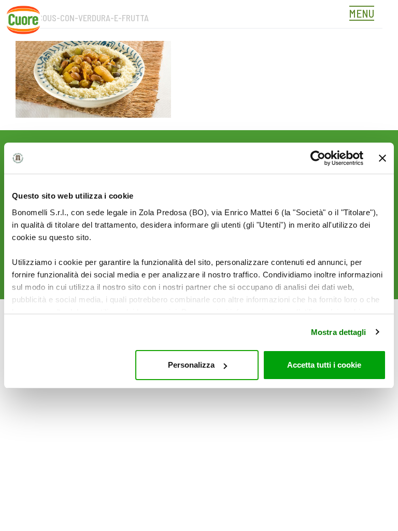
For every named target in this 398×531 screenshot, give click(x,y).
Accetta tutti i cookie (324, 364)
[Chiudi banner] (382, 158)
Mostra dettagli (338, 332)
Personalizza (191, 364)
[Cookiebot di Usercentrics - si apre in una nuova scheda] (318, 158)
